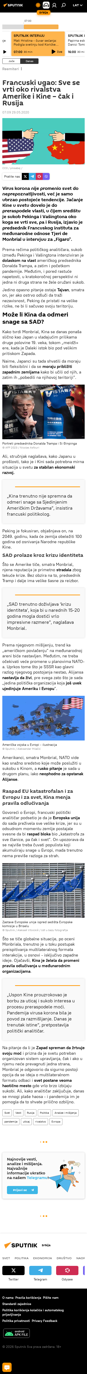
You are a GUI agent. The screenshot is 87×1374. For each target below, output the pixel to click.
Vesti (18, 1112)
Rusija (30, 1112)
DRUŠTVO (64, 1258)
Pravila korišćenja (28, 1298)
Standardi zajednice (16, 1304)
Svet (7, 1112)
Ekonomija (42, 1258)
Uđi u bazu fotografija (54, 930)
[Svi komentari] (7, 1367)
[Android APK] (16, 1334)
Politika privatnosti (16, 1321)
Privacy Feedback (44, 1321)
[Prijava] (54, 5)
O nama (7, 1298)
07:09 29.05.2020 (15, 112)
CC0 (5, 168)
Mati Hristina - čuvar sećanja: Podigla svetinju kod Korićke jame (35, 44)
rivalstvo (40, 1121)
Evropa (56, 1121)
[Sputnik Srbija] (14, 7)
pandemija (10, 1121)
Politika (44, 1112)
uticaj (26, 1121)
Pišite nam (50, 1298)
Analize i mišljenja (66, 1112)
